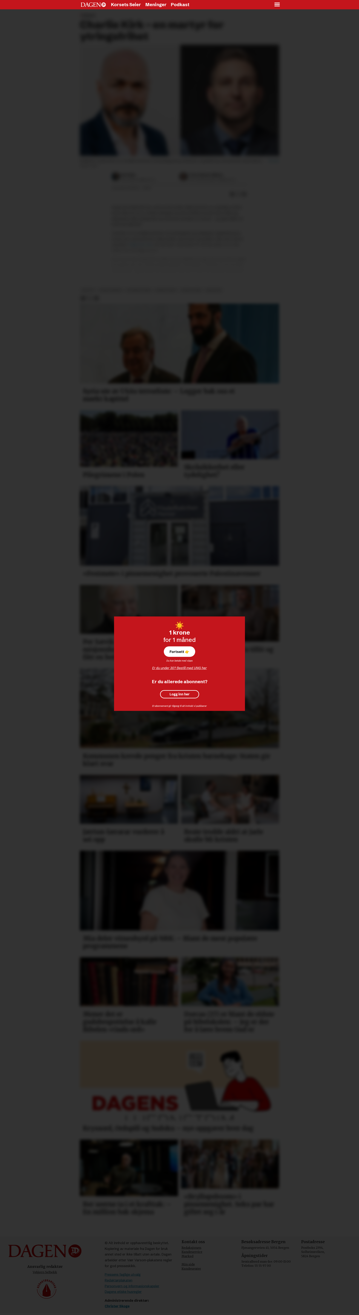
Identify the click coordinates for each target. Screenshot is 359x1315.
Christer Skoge (117, 1306)
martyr (88, 290)
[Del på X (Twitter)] (238, 194)
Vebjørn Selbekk (45, 1272)
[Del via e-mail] (244, 194)
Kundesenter (191, 1268)
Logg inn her (180, 694)
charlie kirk (191, 290)
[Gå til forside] (93, 4)
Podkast (180, 4)
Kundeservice (192, 1252)
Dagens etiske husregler (123, 1292)
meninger (213, 290)
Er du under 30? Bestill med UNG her (179, 668)
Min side (188, 1264)
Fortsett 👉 (179, 651)
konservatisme (139, 290)
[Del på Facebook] (232, 194)
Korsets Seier (126, 4)
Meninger (156, 4)
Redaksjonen (191, 1248)
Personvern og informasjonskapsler (132, 1286)
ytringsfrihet (110, 290)
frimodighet (165, 290)
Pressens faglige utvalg (123, 1274)
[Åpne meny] (277, 5)
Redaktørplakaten (118, 1280)
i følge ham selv (140, 244)
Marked (187, 1256)
